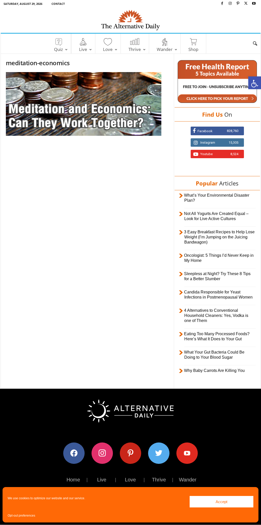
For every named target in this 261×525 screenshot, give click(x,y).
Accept (221, 502)
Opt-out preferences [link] (21, 515)
